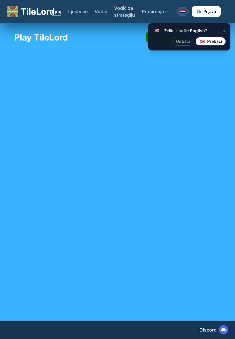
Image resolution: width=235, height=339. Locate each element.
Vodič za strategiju (124, 11)
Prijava (209, 11)
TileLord (33, 11)
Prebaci (211, 41)
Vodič (101, 11)
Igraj (56, 11)
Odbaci (183, 41)
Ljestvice (78, 11)
